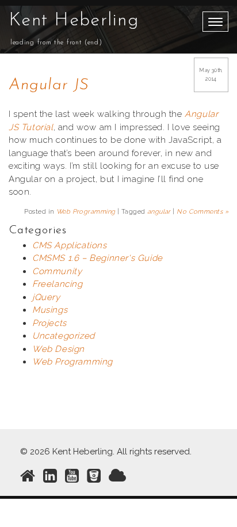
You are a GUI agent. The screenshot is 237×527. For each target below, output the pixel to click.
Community (57, 271)
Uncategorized (63, 336)
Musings (49, 310)
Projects (49, 323)
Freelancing (57, 284)
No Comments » (202, 211)
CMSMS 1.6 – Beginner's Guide (97, 258)
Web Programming (86, 211)
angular (159, 211)
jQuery (46, 297)
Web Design (58, 349)
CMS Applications (69, 245)
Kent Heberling (74, 21)
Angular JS (49, 85)
